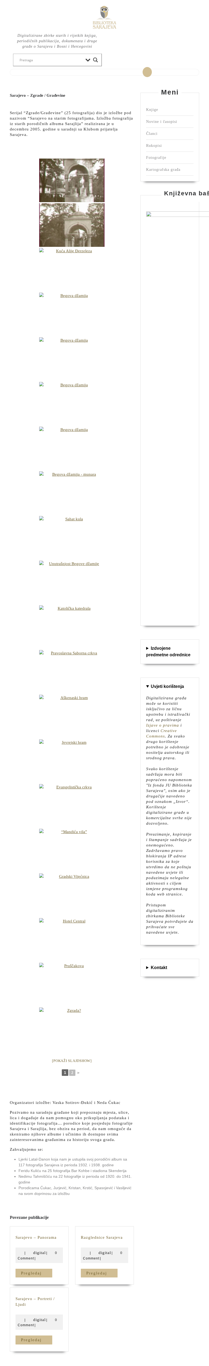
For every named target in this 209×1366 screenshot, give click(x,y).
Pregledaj (36, 1273)
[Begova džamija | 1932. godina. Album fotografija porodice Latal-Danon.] (71, 314)
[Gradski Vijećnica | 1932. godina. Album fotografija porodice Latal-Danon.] (71, 895)
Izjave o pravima (162, 725)
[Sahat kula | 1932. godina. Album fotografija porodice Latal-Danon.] (71, 538)
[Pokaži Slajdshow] (72, 1061)
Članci (152, 134)
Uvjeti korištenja (167, 686)
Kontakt (159, 967)
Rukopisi (154, 146)
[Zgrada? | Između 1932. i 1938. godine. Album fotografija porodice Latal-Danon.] (71, 1029)
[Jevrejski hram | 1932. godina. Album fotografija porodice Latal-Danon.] (71, 761)
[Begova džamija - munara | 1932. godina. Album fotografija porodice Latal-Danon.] (71, 493)
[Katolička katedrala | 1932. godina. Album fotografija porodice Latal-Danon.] (71, 627)
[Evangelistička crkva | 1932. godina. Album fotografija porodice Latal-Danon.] (71, 806)
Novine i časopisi (161, 122)
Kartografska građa (163, 170)
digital (39, 1252)
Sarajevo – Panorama (36, 1237)
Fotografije (156, 158)
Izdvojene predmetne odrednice (168, 651)
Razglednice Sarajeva (102, 1237)
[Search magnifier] (95, 60)
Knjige (152, 110)
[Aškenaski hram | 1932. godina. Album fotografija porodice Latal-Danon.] (71, 716)
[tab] (147, 72)
